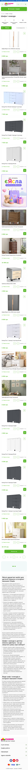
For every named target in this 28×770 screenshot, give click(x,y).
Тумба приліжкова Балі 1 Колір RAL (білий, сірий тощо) (14, 78)
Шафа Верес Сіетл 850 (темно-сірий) (11, 312)
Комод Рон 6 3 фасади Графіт (9, 482)
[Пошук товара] (18, 4)
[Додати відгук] (18, 52)
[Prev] (4, 557)
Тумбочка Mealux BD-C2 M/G (9, 283)
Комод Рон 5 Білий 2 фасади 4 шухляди (12, 106)
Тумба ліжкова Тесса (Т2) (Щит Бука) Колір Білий (14, 368)
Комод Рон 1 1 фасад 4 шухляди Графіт (12, 511)
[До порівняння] (24, 33)
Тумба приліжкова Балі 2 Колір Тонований (12, 226)
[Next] (23, 557)
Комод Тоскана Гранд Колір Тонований (11, 255)
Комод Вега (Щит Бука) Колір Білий (11, 539)
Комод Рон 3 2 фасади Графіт (9, 425)
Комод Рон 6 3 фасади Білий (9, 454)
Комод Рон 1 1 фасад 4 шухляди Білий (11, 340)
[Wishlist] (21, 4)
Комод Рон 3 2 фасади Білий (9, 163)
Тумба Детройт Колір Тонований (10, 397)
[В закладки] (14, 52)
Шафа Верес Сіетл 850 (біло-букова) (11, 48)
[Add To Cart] (24, 55)
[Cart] (25, 4)
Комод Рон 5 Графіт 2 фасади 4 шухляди (12, 135)
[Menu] (2, 4)
